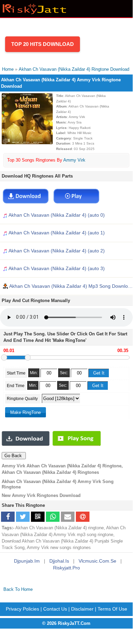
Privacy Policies (22, 609)
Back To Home (18, 589)
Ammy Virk (74, 160)
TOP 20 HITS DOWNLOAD (42, 44)
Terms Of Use (112, 609)
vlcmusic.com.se (97, 561)
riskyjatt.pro (66, 567)
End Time (15, 385)
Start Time (16, 373)
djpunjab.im (27, 561)
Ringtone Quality (23, 398)
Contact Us (55, 609)
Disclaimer (82, 609)
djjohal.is (59, 561)
